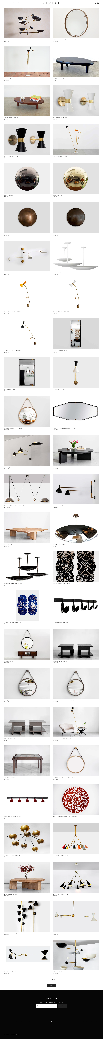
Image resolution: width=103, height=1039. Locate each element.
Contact (20, 2)
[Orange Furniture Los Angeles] (51, 2)
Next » (53, 979)
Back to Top (52, 985)
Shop (14, 2)
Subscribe (62, 1005)
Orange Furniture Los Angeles (12, 1034)
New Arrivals (7, 2)
